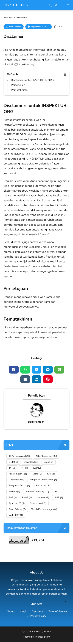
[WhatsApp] (25, 370)
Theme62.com (42, 636)
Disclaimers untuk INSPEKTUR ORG (32, 80)
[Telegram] (48, 370)
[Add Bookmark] (58, 26)
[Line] (59, 370)
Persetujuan (18, 85)
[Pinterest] (48, 379)
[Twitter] (36, 370)
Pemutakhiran (19, 90)
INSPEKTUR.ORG (16, 5)
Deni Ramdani (15, 26)
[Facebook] (14, 370)
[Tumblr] (25, 379)
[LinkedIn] (36, 379)
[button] (67, 5)
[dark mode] (56, 5)
